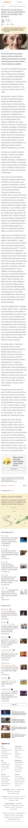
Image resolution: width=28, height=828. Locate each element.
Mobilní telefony (18, 803)
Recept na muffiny (19, 764)
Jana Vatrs (3, 622)
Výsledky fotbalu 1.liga (5, 764)
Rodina (12, 490)
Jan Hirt (16, 752)
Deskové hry (7, 807)
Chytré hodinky (19, 807)
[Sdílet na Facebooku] (24, 485)
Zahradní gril (12, 800)
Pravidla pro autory (9, 817)
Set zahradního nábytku (19, 798)
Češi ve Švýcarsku (5, 781)
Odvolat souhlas (19, 817)
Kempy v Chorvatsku (5, 776)
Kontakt (12, 815)
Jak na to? (14, 511)
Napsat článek (14, 468)
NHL (2, 771)
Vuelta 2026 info (18, 748)
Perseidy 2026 (10, 791)
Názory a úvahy (6, 624)
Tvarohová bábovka (19, 767)
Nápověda (7, 815)
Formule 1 (3, 769)
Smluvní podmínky (20, 813)
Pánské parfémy (13, 809)
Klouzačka (10, 798)
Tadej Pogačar (18, 753)
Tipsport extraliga (5, 766)
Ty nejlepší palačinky (19, 762)
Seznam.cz (19, 2)
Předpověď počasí (20, 789)
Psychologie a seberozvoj (9, 639)
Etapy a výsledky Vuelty (20, 750)
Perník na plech (18, 771)
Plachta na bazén (16, 796)
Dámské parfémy (15, 805)
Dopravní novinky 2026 (19, 780)
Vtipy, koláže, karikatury (9, 680)
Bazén (10, 796)
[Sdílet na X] (26, 485)
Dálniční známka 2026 (19, 778)
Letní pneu (22, 805)
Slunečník (5, 798)
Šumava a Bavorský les (6, 780)
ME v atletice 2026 (5, 767)
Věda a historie (6, 652)
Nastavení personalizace (14, 819)
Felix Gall (17, 755)
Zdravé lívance (18, 766)
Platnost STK (17, 785)
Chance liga (3, 762)
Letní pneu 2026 (18, 776)
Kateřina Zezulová (5, 663)
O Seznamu (11, 813)
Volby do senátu (4, 755)
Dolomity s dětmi (4, 785)
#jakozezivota (4, 637)
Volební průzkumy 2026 (6, 750)
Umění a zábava (6, 691)
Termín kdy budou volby (6, 753)
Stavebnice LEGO (6, 805)
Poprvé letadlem (4, 778)
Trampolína (22, 796)
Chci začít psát (13, 507)
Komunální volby (4, 757)
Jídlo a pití (4, 590)
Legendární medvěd (5, 689)
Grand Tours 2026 (18, 757)
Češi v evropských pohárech (13, 793)
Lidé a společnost (6, 665)
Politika (3, 611)
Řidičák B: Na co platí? (19, 781)
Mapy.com (13, 789)
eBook (4, 24)
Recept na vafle (18, 769)
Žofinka (7, 19)
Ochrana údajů (19, 815)
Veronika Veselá (4, 609)
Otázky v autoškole (19, 783)
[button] (14, 42)
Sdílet (9, 24)
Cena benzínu (17, 791)
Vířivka (16, 800)
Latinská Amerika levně (6, 783)
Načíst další (14, 704)
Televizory (13, 807)
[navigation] (2, 2)
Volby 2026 (3, 748)
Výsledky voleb (4, 752)
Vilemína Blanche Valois (6, 650)
